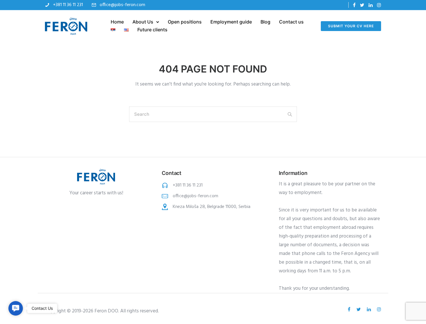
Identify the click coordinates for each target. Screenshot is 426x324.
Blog (265, 22)
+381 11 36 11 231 (68, 5)
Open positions (185, 22)
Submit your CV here (351, 26)
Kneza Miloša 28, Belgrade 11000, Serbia (211, 207)
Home (117, 22)
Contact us (291, 22)
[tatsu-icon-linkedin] (371, 5)
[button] (15, 308)
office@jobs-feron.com (122, 5)
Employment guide (231, 22)
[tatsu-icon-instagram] (379, 5)
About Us (142, 22)
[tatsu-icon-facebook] (354, 5)
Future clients (152, 29)
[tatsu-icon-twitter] (362, 5)
